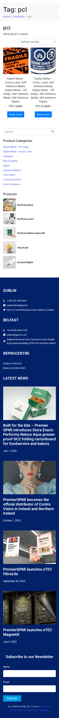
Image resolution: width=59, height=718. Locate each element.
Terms (24, 710)
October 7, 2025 (12, 520)
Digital (6, 165)
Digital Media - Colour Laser (17, 151)
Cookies (45, 706)
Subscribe (12, 698)
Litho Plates (9, 174)
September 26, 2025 (14, 581)
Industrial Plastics (12, 170)
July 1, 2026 (10, 450)
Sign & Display (10, 160)
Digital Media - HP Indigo (16, 147)
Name (6, 666)
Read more (15, 114)
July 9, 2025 (10, 641)
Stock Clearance (11, 184)
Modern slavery (39, 710)
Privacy (14, 710)
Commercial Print (12, 179)
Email (6, 682)
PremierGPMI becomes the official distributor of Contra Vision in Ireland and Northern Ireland (28, 506)
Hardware (8, 156)
